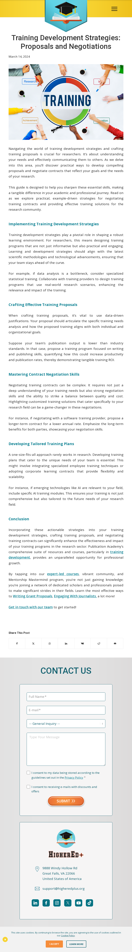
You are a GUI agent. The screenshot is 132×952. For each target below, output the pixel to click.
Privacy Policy (74, 777)
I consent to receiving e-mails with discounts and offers (64, 789)
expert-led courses (63, 574)
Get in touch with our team (31, 607)
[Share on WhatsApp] (50, 643)
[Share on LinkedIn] (66, 643)
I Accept (54, 943)
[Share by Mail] (115, 643)
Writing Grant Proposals (32, 596)
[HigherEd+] (66, 8)
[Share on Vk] (82, 643)
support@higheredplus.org (63, 888)
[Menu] (114, 8)
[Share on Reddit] (99, 643)
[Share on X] (33, 643)
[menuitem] (114, 8)
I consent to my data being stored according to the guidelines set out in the (65, 775)
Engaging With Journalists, (75, 596)
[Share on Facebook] (17, 643)
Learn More (76, 943)
